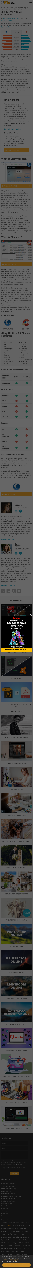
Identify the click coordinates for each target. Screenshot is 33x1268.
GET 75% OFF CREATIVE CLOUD (15, 650)
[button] (16, 1260)
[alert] (16, 1261)
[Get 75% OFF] (16, 634)
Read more (28, 1258)
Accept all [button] (16, 1265)
